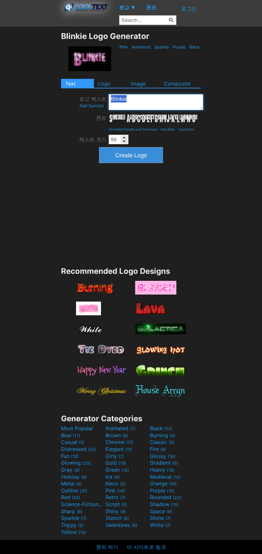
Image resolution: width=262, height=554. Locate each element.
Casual (73, 442)
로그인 (188, 8)
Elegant (118, 449)
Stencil (117, 518)
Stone (160, 518)
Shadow (164, 504)
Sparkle (161, 46)
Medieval (165, 477)
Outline (74, 490)
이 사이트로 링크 (146, 547)
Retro (115, 497)
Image (138, 83)
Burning (162, 435)
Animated (141, 46)
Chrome (119, 442)
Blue (70, 435)
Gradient (164, 463)
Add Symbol (91, 105)
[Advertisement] (30, 127)
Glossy (162, 456)
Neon (115, 483)
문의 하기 (107, 547)
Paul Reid (167, 129)
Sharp (71, 511)
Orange (163, 483)
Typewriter (186, 129)
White (160, 525)
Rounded (165, 497)
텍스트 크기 (92, 139)
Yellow (73, 532)
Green (117, 470)
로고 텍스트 (92, 102)
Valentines (121, 525)
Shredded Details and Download (133, 129)
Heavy (162, 470)
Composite (177, 83)
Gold (115, 463)
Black (194, 46)
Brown (116, 435)
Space (161, 511)
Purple (179, 46)
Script (116, 504)
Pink (123, 46)
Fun (70, 456)
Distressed (78, 449)
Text (70, 83)
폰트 (101, 118)
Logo (104, 83)
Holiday (74, 477)
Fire (158, 449)
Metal (71, 483)
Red (70, 497)
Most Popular (77, 428)
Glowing (76, 463)
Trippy (72, 525)
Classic (162, 442)
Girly (114, 456)
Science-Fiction (82, 504)
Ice (112, 477)
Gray (70, 470)
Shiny (115, 511)
